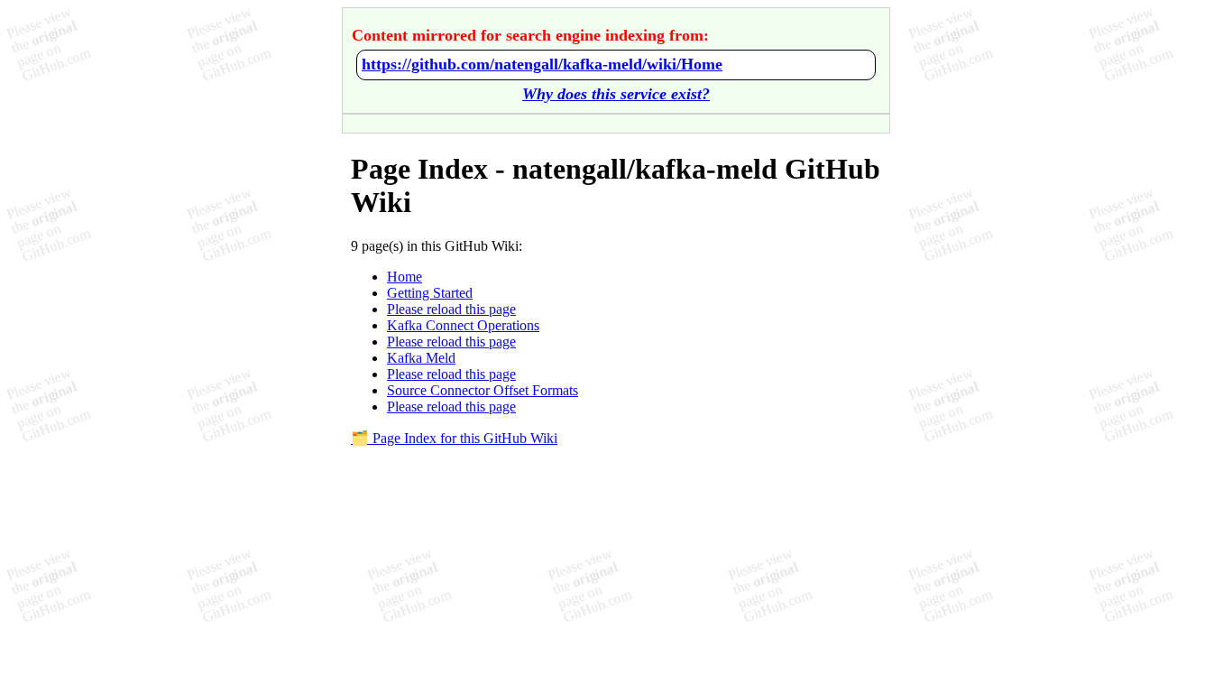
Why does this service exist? (616, 94)
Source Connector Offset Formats (482, 390)
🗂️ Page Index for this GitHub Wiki (454, 438)
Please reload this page (451, 309)
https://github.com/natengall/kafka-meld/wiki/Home (542, 64)
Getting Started (430, 292)
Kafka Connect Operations (463, 325)
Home (404, 276)
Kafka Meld (421, 357)
